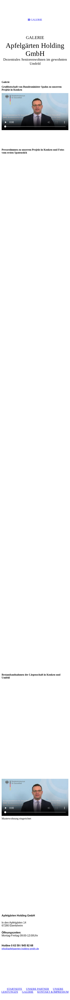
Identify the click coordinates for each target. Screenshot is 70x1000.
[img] (35, 50)
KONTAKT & (45, 991)
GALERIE (27, 991)
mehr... (5, 776)
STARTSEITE (14, 989)
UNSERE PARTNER (37, 989)
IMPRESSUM (61, 991)
